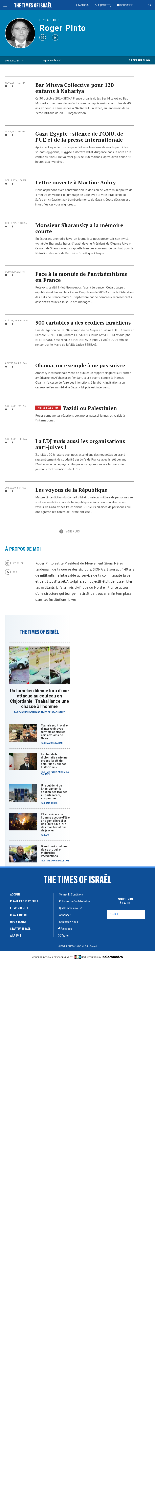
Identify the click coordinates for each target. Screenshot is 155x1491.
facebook (66, 928)
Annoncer (64, 915)
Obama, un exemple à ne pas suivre (80, 365)
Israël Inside (18, 915)
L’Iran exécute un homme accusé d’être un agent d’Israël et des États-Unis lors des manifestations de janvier (55, 822)
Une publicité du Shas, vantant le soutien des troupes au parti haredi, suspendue (54, 792)
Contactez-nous (68, 921)
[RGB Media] (80, 957)
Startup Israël (20, 928)
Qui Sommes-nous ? (71, 908)
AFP (47, 835)
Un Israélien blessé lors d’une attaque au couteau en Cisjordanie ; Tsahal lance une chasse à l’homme (39, 698)
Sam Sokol (51, 803)
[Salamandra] (113, 956)
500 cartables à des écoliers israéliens (83, 322)
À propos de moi (52, 60)
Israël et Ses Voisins (24, 901)
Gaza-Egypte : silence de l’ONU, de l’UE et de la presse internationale (79, 136)
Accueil (15, 894)
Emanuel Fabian (27, 712)
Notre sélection (48, 408)
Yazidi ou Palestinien (90, 408)
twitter (65, 935)
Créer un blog (139, 60)
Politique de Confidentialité (74, 901)
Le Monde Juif (19, 908)
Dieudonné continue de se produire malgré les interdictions (54, 851)
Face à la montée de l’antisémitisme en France (81, 276)
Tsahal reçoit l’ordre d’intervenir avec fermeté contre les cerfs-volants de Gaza (54, 732)
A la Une (15, 935)
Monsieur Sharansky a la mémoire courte (79, 228)
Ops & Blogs (18, 921)
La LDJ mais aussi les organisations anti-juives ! (80, 444)
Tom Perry (51, 772)
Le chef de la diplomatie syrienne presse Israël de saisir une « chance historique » (54, 761)
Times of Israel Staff (53, 712)
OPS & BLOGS (49, 20)
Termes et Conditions (71, 894)
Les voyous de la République (71, 489)
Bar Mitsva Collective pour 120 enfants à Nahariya (74, 87)
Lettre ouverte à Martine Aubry (75, 182)
